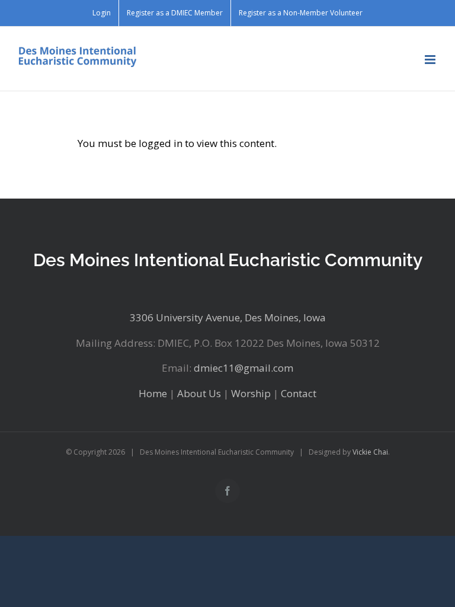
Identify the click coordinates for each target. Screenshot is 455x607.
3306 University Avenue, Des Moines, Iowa (228, 317)
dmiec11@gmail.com (243, 368)
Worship (251, 393)
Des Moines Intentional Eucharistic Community (227, 260)
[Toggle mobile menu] (431, 59)
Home (153, 393)
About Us (199, 393)
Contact (298, 393)
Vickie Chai (370, 452)
